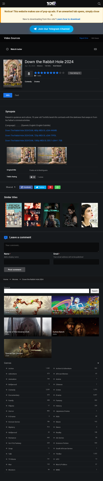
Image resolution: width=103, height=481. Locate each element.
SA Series (60, 438)
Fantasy (59, 400)
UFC (57, 459)
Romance (12, 438)
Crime (58, 390)
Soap (10, 449)
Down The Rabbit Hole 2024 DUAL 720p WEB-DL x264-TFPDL (30, 135)
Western (11, 470)
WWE (58, 470)
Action (11, 368)
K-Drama (11, 417)
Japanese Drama (62, 411)
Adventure (12, 374)
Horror (11, 411)
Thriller (59, 454)
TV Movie (12, 459)
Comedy (28, 81)
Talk (10, 454)
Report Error (84, 38)
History (59, 406)
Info (8, 95)
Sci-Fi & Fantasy (14, 443)
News (58, 427)
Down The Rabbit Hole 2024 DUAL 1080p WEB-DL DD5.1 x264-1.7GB (33, 141)
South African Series (64, 449)
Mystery (11, 427)
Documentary (13, 395)
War (10, 465)
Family (10, 400)
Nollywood (12, 433)
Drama (37, 81)
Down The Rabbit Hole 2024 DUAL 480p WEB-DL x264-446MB (31, 130)
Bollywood (12, 384)
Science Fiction (62, 443)
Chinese (59, 384)
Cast (17, 95)
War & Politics (61, 465)
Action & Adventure (63, 368)
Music (58, 422)
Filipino (11, 406)
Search (7, 288)
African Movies (62, 374)
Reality (58, 433)
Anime (58, 379)
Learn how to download (69, 19)
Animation (12, 379)
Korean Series (14, 422)
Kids (57, 417)
